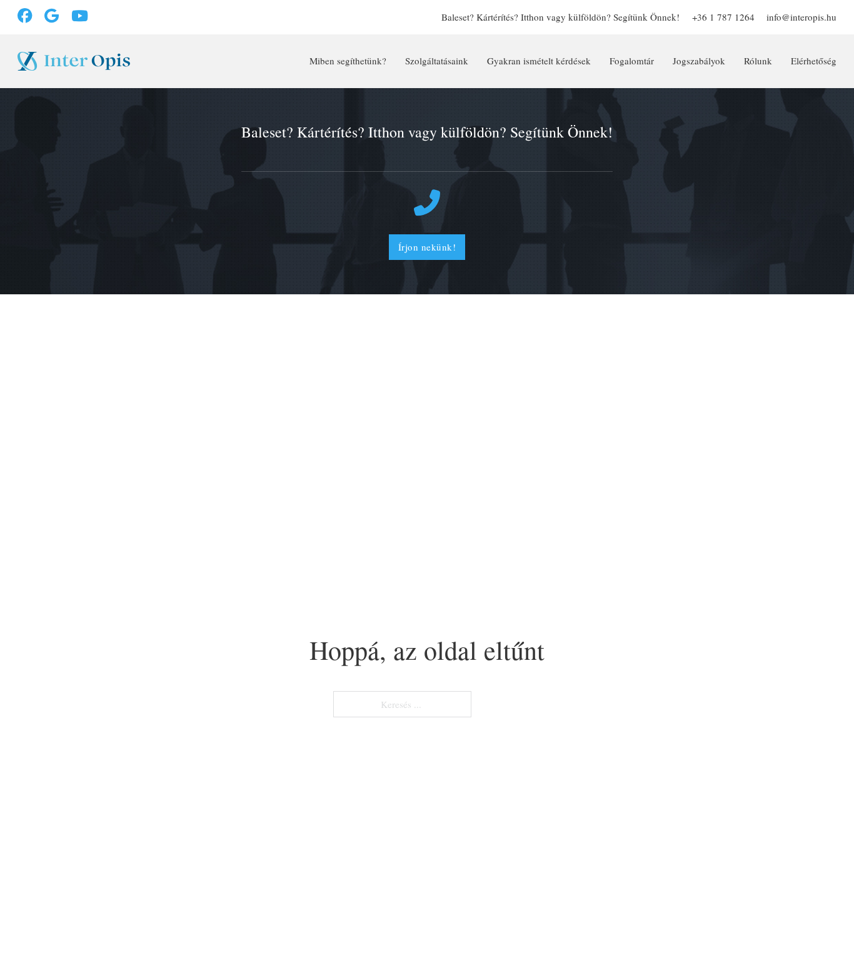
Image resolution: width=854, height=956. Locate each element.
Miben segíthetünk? (347, 60)
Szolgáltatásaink (436, 60)
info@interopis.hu (801, 17)
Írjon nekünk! (427, 247)
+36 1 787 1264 (723, 17)
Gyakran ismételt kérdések (539, 60)
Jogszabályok (699, 60)
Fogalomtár (632, 60)
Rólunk (758, 60)
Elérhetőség (813, 60)
